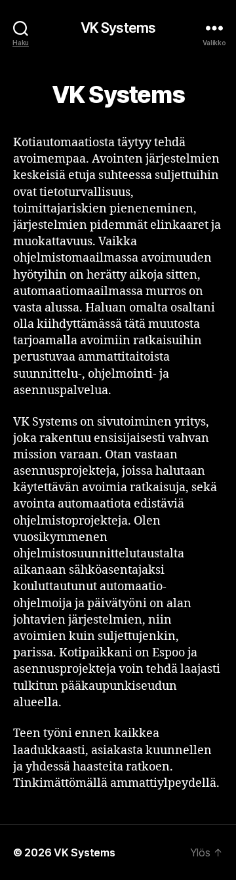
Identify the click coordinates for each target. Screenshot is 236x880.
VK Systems (118, 28)
